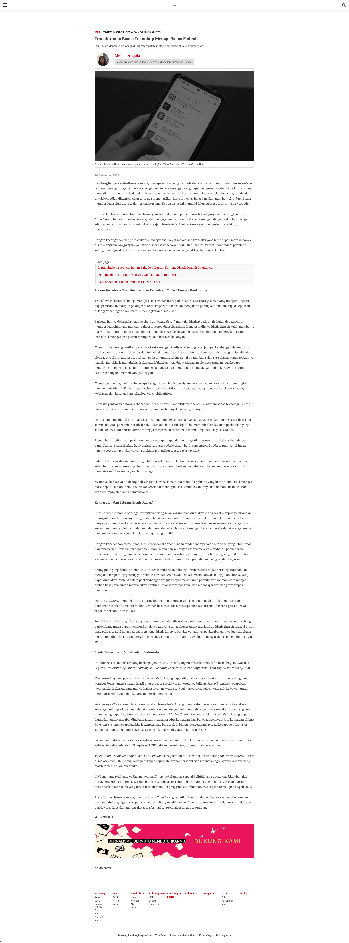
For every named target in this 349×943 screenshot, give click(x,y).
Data (224, 893)
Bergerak (208, 893)
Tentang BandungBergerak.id (135, 935)
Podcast (99, 917)
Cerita (97, 901)
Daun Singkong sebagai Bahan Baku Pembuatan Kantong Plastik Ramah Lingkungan (156, 268)
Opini (97, 32)
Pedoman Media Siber (183, 935)
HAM (151, 897)
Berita (97, 897)
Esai (115, 893)
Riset (133, 904)
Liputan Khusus (98, 905)
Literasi (134, 897)
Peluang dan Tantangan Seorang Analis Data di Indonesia (138, 275)
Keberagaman (157, 893)
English (244, 893)
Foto (97, 910)
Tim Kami (160, 935)
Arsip (224, 904)
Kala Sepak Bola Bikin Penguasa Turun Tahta (129, 282)
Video (97, 913)
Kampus (135, 901)
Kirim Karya (206, 935)
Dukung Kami (224, 935)
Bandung (100, 893)
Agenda (98, 920)
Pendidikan (137, 893)
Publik (225, 897)
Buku (133, 907)
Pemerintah (227, 901)
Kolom (116, 904)
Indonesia (191, 893)
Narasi (116, 901)
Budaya (153, 901)
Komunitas (154, 904)
